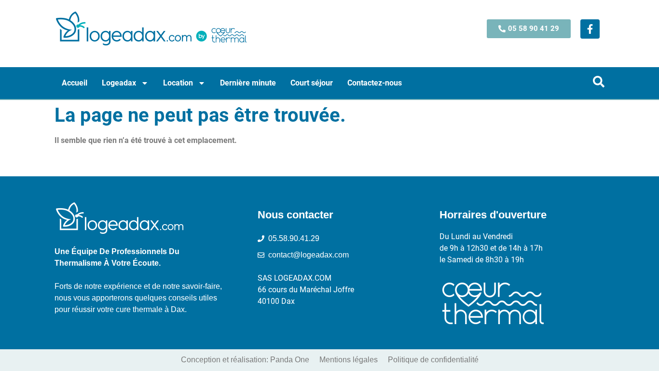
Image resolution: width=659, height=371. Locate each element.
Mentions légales (348, 360)
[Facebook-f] (590, 29)
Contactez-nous (374, 82)
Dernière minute (248, 82)
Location (178, 82)
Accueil (74, 82)
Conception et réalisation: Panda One (245, 360)
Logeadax (119, 82)
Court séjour (311, 82)
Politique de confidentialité (433, 360)
